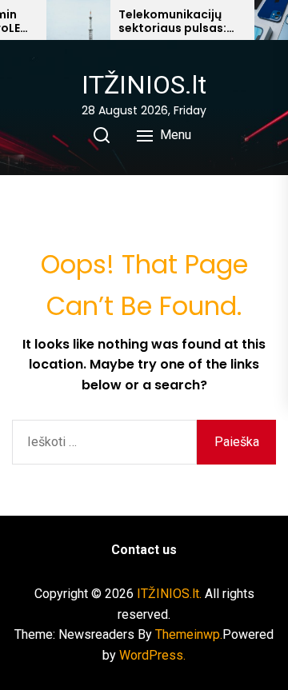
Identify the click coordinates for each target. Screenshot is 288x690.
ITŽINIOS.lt (144, 85)
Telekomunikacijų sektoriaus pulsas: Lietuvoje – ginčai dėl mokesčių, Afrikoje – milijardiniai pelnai (180, 21)
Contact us (144, 549)
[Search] (102, 135)
